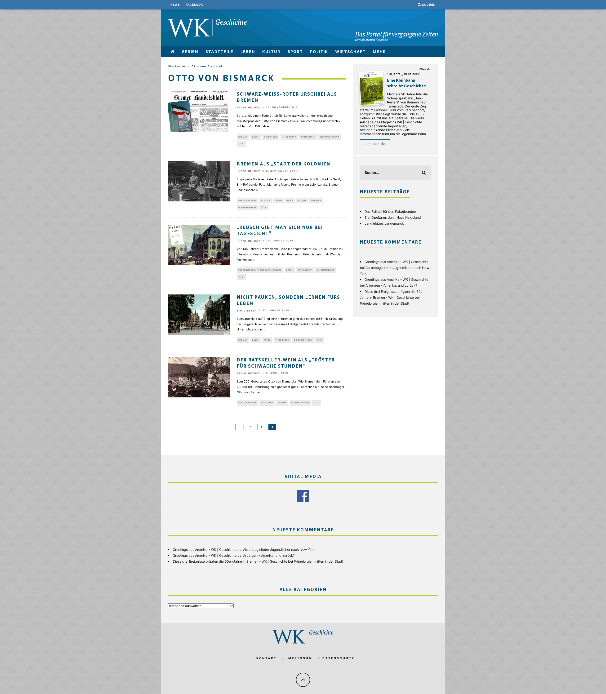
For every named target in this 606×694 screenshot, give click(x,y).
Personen (267, 402)
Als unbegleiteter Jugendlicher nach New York (279, 549)
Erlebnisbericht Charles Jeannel (260, 270)
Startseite (176, 66)
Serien (190, 51)
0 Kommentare (247, 207)
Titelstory (289, 137)
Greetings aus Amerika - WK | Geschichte (396, 262)
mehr (379, 51)
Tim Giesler (247, 310)
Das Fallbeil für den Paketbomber (390, 211)
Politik (319, 51)
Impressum (299, 658)
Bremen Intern (247, 200)
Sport (295, 51)
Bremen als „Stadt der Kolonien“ (285, 164)
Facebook (194, 4)
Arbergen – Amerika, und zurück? (391, 285)
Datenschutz (338, 658)
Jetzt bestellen (375, 144)
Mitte (267, 340)
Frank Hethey (248, 107)
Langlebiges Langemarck (384, 223)
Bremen (243, 137)
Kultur (271, 51)
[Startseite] (173, 51)
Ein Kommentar (329, 137)
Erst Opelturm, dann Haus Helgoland (393, 217)
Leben (248, 51)
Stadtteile (219, 51)
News (175, 4)
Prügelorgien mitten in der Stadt (384, 303)
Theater (316, 200)
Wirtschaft (350, 51)
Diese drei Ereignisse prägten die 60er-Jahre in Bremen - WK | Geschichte (230, 561)
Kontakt (266, 658)
